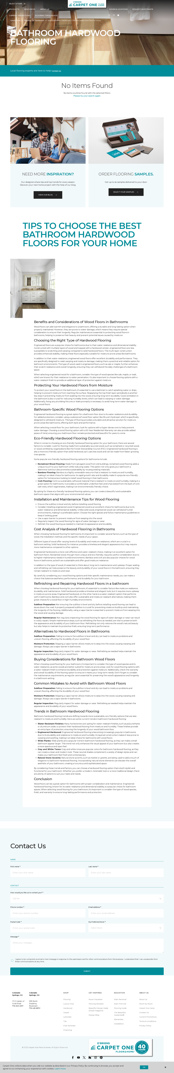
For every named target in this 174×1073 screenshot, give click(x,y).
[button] (109, 15)
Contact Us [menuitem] (144, 1012)
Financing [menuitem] (67, 1030)
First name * (15, 866)
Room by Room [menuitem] (146, 1004)
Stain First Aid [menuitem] (120, 1004)
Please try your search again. (87, 96)
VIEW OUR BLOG (45, 195)
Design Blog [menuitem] (94, 1015)
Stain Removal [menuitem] (120, 999)
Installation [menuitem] (119, 1024)
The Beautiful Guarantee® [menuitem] (120, 1013)
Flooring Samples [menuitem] (96, 1004)
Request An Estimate (142, 9)
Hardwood (39, 20)
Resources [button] (29, 9)
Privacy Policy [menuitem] (145, 1026)
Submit (87, 971)
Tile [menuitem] (65, 1021)
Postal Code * (15, 922)
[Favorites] (114, 15)
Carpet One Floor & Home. (39, 1047)
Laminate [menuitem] (67, 1017)
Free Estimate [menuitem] (69, 1026)
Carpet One (15, 20)
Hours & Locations (118, 9)
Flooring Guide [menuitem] (120, 1008)
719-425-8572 (34, 1008)
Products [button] (14, 9)
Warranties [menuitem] (118, 1019)
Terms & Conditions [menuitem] (147, 1021)
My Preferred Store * (96, 922)
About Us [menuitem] (143, 999)
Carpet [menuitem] (66, 1012)
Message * (14, 937)
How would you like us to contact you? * (26, 892)
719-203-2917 (17, 1006)
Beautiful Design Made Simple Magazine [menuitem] (98, 1009)
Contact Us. (56, 71)
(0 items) (118, 15)
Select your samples (123, 192)
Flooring (27, 20)
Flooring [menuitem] (66, 999)
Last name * (93, 866)
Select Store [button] (15, 4)
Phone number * (17, 907)
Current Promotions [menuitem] (19, 15)
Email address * (94, 907)
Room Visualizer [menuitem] (96, 999)
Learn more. (60, 1069)
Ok (144, 1067)
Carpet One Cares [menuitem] (147, 1008)
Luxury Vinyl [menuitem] (68, 1004)
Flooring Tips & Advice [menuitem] (46, 15)
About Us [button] (44, 9)
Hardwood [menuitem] (67, 1008)
